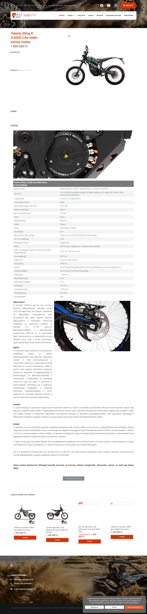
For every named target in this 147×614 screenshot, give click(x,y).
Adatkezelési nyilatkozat (74, 608)
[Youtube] (108, 5)
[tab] (15, 111)
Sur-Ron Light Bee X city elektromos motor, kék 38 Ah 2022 (89, 529)
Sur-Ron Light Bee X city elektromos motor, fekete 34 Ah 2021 (57, 529)
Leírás (14, 111)
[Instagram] (115, 5)
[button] (128, 5)
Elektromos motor (24, 70)
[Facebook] (101, 5)
